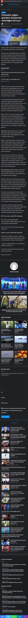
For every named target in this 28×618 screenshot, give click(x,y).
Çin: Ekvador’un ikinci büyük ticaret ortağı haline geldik (17, 473)
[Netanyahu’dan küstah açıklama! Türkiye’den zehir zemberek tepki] (5, 429)
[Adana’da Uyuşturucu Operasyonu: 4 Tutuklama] (5, 493)
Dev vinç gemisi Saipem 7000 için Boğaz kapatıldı (19, 345)
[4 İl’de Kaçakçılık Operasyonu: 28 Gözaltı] (21, 324)
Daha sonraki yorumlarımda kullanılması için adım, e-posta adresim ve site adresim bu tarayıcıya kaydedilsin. (13, 410)
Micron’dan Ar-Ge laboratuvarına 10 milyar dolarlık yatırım (7, 345)
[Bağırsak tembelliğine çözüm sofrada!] (5, 456)
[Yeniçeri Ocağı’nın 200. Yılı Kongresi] (5, 517)
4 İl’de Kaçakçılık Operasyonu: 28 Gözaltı (19, 331)
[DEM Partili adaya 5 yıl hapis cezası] (5, 449)
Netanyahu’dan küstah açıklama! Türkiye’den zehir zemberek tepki (17, 429)
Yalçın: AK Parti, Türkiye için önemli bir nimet (17, 479)
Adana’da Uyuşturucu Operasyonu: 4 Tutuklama (17, 492)
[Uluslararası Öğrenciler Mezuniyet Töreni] (5, 443)
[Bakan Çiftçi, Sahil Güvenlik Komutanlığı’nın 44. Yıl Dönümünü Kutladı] (5, 500)
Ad (2, 392)
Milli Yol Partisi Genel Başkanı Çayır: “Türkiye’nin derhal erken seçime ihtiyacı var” (18, 548)
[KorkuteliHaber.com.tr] (14, 4)
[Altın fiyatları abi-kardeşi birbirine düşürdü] (21, 354)
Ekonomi (9, 9)
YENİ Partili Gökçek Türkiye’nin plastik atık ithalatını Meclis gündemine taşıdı (12, 535)
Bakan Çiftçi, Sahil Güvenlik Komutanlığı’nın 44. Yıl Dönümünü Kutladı (17, 499)
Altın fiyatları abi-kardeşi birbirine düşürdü (19, 360)
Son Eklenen (14, 423)
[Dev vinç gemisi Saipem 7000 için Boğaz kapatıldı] (21, 339)
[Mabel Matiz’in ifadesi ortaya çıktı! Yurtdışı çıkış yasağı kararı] (5, 462)
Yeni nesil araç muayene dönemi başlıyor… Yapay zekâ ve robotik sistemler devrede (18, 436)
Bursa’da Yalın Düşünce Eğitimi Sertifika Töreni (18, 486)
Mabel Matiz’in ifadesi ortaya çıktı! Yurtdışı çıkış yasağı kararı (18, 462)
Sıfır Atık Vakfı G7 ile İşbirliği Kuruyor (10, 79)
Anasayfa (4, 9)
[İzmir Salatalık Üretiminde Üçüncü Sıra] (7, 324)
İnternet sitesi (4, 403)
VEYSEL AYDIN (6, 23)
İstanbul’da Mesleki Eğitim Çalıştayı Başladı (17, 505)
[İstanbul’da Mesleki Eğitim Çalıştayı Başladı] (5, 507)
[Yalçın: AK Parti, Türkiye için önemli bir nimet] (5, 481)
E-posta (3, 397)
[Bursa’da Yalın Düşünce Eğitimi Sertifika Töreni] (5, 487)
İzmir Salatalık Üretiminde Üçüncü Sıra (6, 331)
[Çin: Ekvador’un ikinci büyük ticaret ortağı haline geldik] (5, 474)
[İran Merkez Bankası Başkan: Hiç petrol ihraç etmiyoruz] (7, 354)
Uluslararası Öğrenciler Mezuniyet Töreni (13, 1)
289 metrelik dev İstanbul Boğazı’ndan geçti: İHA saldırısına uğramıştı (17, 529)
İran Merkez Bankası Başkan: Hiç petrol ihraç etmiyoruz (6, 360)
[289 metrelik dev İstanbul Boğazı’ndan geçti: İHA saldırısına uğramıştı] (5, 530)
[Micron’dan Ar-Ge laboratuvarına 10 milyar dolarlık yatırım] (7, 339)
